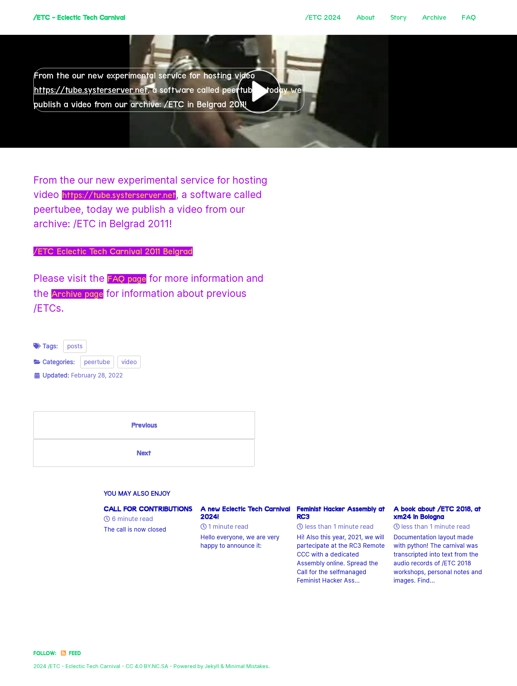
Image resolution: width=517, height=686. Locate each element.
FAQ (469, 17)
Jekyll (212, 666)
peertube (97, 362)
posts (75, 346)
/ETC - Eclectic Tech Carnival (79, 17)
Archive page (77, 294)
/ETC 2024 (323, 17)
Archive (434, 17)
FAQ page (126, 279)
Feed (74, 653)
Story (398, 17)
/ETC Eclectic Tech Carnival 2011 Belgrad (113, 251)
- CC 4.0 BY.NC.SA (145, 666)
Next (144, 453)
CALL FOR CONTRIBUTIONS (148, 509)
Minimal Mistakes (246, 666)
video (129, 362)
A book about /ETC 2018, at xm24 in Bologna (437, 512)
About (365, 17)
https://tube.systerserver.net (91, 90)
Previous (144, 425)
